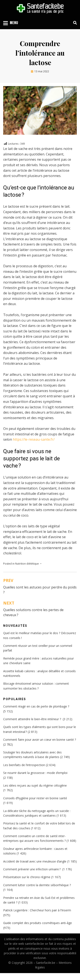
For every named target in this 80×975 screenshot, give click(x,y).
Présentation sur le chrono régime (26, 877)
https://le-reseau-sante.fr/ (34, 439)
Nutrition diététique (27, 563)
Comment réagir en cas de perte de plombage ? (36, 706)
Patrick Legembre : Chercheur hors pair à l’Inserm (37, 910)
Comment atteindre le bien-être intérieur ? (32, 719)
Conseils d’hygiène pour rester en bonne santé (35, 798)
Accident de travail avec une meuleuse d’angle (34, 861)
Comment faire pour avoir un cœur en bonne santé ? (39, 740)
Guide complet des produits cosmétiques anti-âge (37, 923)
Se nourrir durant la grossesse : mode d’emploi (35, 773)
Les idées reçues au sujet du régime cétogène (35, 785)
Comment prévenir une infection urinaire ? (32, 869)
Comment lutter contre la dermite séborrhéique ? (37, 885)
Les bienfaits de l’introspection (24, 765)
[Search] (74, 23)
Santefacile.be (45, 963)
